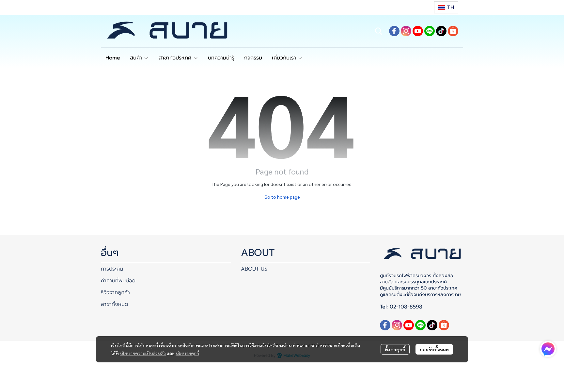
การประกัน (112, 269)
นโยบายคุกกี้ (187, 353)
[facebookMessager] (548, 349)
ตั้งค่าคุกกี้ (395, 349)
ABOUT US (254, 269)
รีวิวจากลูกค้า (115, 292)
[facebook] (394, 31)
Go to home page (282, 197)
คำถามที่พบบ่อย (118, 281)
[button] (446, 7)
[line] (429, 31)
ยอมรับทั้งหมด (434, 349)
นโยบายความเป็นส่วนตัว (143, 353)
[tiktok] (441, 31)
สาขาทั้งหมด (114, 304)
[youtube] (418, 31)
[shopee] (453, 31)
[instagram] (406, 31)
